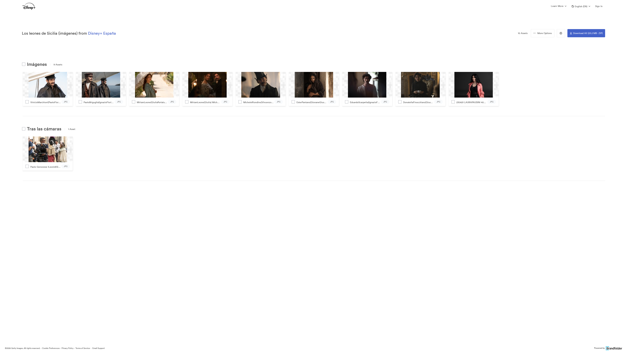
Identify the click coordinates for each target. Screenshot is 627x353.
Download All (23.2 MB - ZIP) (588, 33)
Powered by (599, 348)
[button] (581, 6)
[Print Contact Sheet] (561, 33)
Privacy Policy (67, 348)
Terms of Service (82, 348)
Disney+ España (102, 33)
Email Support (98, 348)
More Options (544, 33)
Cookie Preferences (51, 348)
